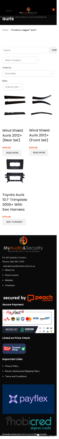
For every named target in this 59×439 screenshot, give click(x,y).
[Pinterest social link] (28, 3)
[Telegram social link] (36, 3)
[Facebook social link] (20, 3)
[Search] (46, 11)
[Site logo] (28, 10)
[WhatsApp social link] (32, 3)
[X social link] (24, 3)
